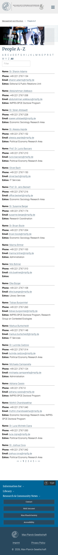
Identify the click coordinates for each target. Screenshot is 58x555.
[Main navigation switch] (53, 7)
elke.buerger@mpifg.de (20, 291)
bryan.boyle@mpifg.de (20, 234)
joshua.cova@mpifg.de (20, 453)
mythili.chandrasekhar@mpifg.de (25, 411)
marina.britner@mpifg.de (21, 253)
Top (52, 483)
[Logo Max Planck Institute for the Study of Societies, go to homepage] (23, 6)
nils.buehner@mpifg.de (20, 272)
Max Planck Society (29, 515)
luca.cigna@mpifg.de (19, 434)
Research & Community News (20, 496)
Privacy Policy (38, 542)
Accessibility (29, 522)
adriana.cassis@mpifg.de (21, 392)
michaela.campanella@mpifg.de (25, 372)
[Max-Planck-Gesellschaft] (17, 534)
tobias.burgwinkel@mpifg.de (23, 311)
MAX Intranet (29, 508)
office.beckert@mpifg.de (21, 195)
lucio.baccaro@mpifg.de (21, 157)
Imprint (16, 542)
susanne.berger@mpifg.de (22, 214)
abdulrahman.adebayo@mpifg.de (25, 99)
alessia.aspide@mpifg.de (21, 137)
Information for (12, 486)
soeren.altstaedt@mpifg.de (22, 118)
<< (18, 461)
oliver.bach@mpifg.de (20, 176)
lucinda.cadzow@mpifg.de (22, 353)
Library (7, 491)
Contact (29, 502)
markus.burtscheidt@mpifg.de (24, 334)
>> (39, 461)
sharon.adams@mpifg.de (21, 80)
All (12, 58)
